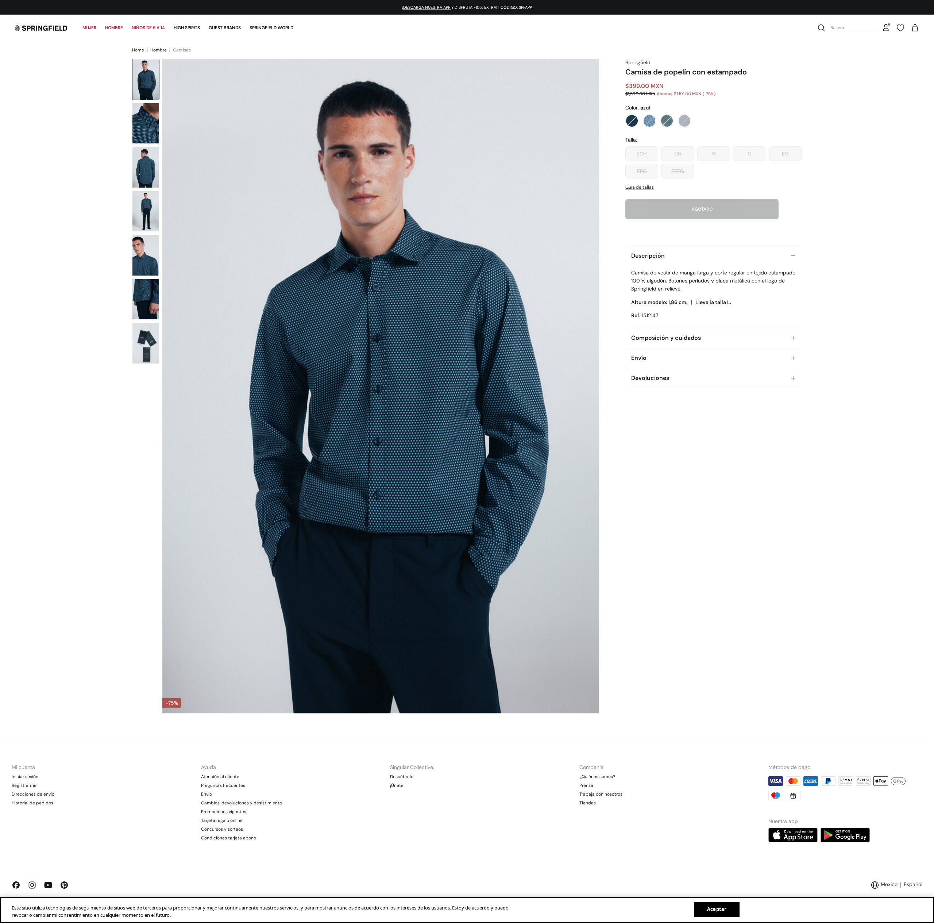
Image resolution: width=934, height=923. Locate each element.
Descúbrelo (401, 777)
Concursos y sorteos (222, 829)
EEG (642, 171)
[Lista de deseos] (900, 28)
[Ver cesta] (915, 27)
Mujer (89, 28)
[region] (467, 910)
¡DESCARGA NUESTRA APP (426, 7)
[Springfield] (41, 27)
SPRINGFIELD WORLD (271, 28)
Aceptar (716, 909)
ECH (642, 153)
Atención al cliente (220, 777)
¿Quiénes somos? (597, 777)
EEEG (677, 171)
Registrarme (24, 785)
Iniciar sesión (25, 777)
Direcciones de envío (33, 794)
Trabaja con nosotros (600, 794)
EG (785, 153)
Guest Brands (225, 28)
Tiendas (587, 803)
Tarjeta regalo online (222, 820)
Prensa (586, 785)
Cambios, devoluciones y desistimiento (241, 803)
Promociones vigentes (223, 812)
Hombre (114, 28)
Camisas (182, 50)
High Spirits (187, 28)
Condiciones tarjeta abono (228, 838)
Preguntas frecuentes (223, 785)
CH (678, 153)
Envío (206, 794)
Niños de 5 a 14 (148, 28)
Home (138, 50)
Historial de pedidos (32, 803)
